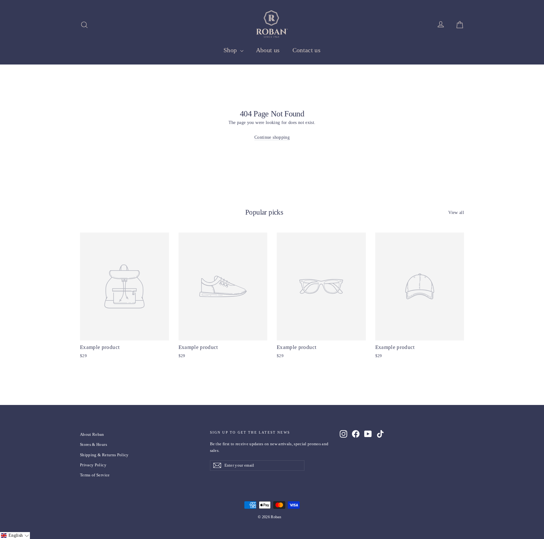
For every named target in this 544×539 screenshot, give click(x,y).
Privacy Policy (93, 465)
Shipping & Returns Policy (104, 454)
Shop (231, 50)
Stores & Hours (93, 444)
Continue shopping (272, 137)
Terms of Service (95, 475)
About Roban (92, 434)
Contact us (306, 50)
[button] (15, 535)
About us (268, 50)
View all (456, 212)
